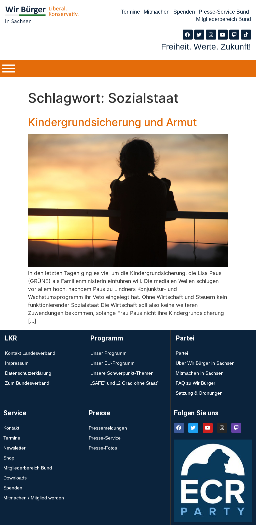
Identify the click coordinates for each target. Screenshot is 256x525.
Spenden (184, 12)
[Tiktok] (246, 35)
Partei (182, 353)
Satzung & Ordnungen (199, 393)
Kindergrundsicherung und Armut (112, 122)
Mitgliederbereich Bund (223, 19)
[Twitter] (199, 35)
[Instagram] (211, 35)
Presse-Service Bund (224, 12)
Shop (8, 457)
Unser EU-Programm (112, 363)
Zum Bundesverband (27, 383)
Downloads (15, 477)
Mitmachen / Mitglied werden (33, 497)
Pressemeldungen (108, 428)
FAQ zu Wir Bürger (195, 383)
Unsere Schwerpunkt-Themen (122, 373)
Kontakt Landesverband (30, 353)
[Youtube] (223, 35)
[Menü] (8, 68)
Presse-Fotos (103, 448)
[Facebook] (188, 35)
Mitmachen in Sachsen (200, 373)
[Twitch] (234, 35)
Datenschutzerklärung (28, 373)
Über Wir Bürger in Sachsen (205, 363)
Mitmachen (157, 12)
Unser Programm (108, 353)
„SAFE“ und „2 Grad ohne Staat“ (124, 383)
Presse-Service (105, 438)
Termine (130, 12)
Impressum (17, 363)
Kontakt (11, 428)
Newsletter (14, 448)
